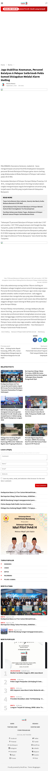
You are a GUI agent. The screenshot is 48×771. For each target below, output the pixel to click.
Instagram (13, 748)
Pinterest (13, 742)
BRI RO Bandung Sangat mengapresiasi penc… (18, 500)
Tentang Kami (12, 727)
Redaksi (35, 724)
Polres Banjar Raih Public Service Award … (17, 504)
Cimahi (6, 568)
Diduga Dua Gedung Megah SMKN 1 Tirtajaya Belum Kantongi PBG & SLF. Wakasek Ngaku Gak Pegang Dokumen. (12, 441)
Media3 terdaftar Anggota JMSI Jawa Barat (26, 673)
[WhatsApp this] (45, 340)
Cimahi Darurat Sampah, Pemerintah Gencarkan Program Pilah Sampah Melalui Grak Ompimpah (36, 350)
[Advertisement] (24, 37)
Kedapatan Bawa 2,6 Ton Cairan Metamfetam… (19, 492)
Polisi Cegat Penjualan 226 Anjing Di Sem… (26, 682)
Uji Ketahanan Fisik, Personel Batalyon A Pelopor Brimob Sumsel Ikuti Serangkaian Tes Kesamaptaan (23, 208)
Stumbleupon (13, 745)
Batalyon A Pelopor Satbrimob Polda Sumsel (23, 332)
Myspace (36, 752)
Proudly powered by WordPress (17, 767)
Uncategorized (15, 671)
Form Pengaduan (24, 730)
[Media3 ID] (24, 3)
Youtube (36, 755)
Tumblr (36, 742)
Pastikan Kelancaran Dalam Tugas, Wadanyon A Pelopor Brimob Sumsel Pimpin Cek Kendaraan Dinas (22, 213)
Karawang (7, 564)
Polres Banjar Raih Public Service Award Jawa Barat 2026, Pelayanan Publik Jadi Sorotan (35, 413)
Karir (12, 724)
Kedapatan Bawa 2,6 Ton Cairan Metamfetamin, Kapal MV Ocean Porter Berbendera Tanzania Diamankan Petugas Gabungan (11, 388)
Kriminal (13, 679)
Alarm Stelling (5, 332)
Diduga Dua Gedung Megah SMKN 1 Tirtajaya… (18, 508)
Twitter (36, 738)
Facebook (13, 738)
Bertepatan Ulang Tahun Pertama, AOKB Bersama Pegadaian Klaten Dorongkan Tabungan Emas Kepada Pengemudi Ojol (36, 375)
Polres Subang (9, 579)
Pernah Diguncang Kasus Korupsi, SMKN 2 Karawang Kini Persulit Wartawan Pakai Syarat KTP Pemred (35, 441)
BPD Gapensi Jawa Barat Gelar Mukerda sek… (27, 690)
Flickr (36, 758)
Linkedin (36, 748)
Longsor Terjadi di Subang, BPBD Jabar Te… (27, 707)
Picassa (13, 758)
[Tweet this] (40, 340)
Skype (13, 755)
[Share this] (35, 340)
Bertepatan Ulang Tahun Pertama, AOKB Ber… (18, 496)
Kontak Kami (35, 727)
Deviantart (13, 752)
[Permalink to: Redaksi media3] (3, 84)
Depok (6, 572)
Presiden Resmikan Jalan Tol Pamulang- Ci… (27, 699)
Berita (3, 617)
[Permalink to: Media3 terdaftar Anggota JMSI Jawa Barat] (24, 655)
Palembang (41, 332)
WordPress (36, 745)
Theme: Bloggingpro (34, 767)
